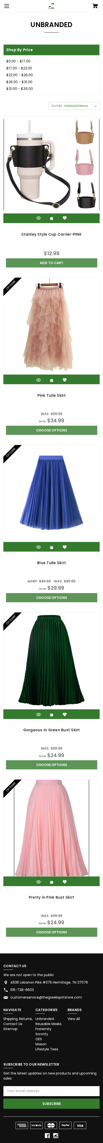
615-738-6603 (22, 989)
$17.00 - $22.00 (19, 68)
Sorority (41, 1034)
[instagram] (55, 1135)
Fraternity (43, 1029)
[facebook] (47, 1135)
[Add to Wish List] (65, 218)
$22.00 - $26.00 (19, 74)
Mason (40, 1044)
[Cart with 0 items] (95, 6)
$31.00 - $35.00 (19, 88)
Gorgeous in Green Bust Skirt (51, 729)
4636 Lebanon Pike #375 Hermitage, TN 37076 (49, 982)
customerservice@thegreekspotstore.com (46, 997)
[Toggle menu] (6, 6)
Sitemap (10, 1029)
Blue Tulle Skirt (51, 562)
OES (38, 1039)
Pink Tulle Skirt (51, 395)
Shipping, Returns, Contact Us (18, 1021)
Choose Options (51, 430)
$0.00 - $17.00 (18, 61)
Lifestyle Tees (46, 1049)
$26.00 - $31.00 (19, 81)
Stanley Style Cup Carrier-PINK (51, 234)
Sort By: (57, 105)
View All (74, 1018)
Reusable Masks (48, 1023)
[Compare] (52, 218)
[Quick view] (38, 218)
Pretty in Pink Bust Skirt (51, 897)
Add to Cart (51, 262)
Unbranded (44, 1018)
